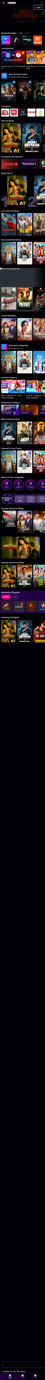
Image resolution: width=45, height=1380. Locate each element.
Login (38, 7)
